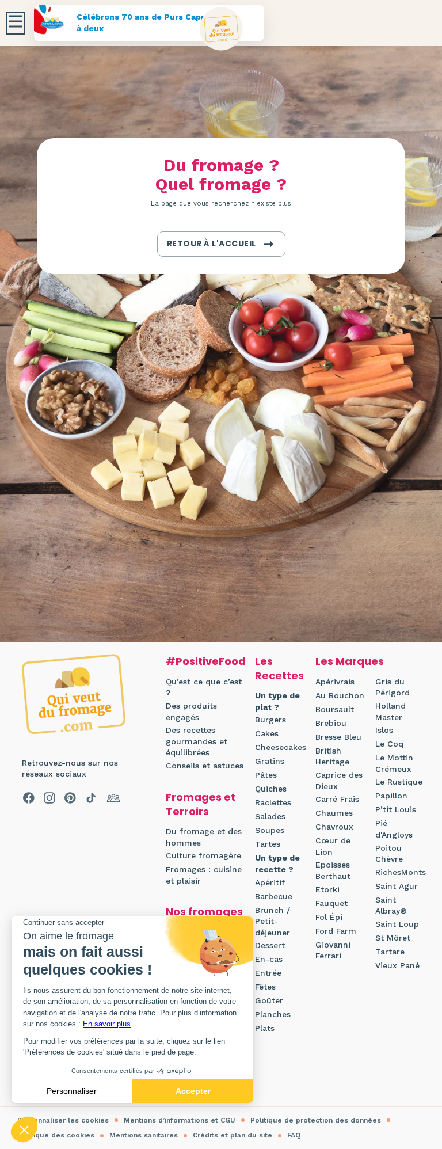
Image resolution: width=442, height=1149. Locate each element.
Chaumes (334, 812)
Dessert (270, 945)
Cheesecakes (280, 747)
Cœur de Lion (332, 846)
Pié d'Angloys (394, 829)
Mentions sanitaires (143, 1135)
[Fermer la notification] (416, 1043)
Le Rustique (398, 781)
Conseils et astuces (204, 765)
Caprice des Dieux (339, 780)
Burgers (270, 719)
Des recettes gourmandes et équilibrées (196, 741)
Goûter (269, 1000)
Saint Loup (397, 924)
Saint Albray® (391, 905)
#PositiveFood (206, 661)
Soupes (269, 830)
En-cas (269, 959)
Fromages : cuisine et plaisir (204, 875)
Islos (384, 730)
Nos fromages (204, 911)
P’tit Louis (395, 809)
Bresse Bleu (338, 736)
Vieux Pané (397, 965)
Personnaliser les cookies (63, 1120)
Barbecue (273, 896)
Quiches (271, 788)
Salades (270, 816)
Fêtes (265, 986)
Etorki (327, 889)
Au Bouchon (339, 695)
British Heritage (332, 756)
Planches (273, 1014)
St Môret (392, 937)
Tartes (267, 844)
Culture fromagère (203, 855)
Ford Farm (335, 930)
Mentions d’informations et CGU (179, 1120)
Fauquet (331, 903)
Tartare (390, 951)
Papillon (391, 795)
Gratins (269, 761)
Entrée (268, 972)
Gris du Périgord (392, 687)
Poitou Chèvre (389, 853)
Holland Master (390, 711)
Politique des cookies (55, 1135)
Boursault (334, 709)
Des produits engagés (191, 711)
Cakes (267, 733)
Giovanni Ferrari (332, 950)
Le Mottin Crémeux (394, 763)
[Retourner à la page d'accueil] (221, 29)
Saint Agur (396, 886)
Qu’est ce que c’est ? (204, 687)
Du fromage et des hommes (204, 837)
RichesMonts (400, 872)
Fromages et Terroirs (200, 804)
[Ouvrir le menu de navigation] (15, 23)
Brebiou (330, 723)
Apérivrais (335, 681)
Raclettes (273, 802)
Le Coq (389, 743)
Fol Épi (328, 917)
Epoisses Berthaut (332, 870)
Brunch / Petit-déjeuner (272, 921)
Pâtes (266, 774)
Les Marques (349, 661)
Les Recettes (279, 668)
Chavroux (334, 826)
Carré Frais (337, 799)
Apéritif (270, 882)
